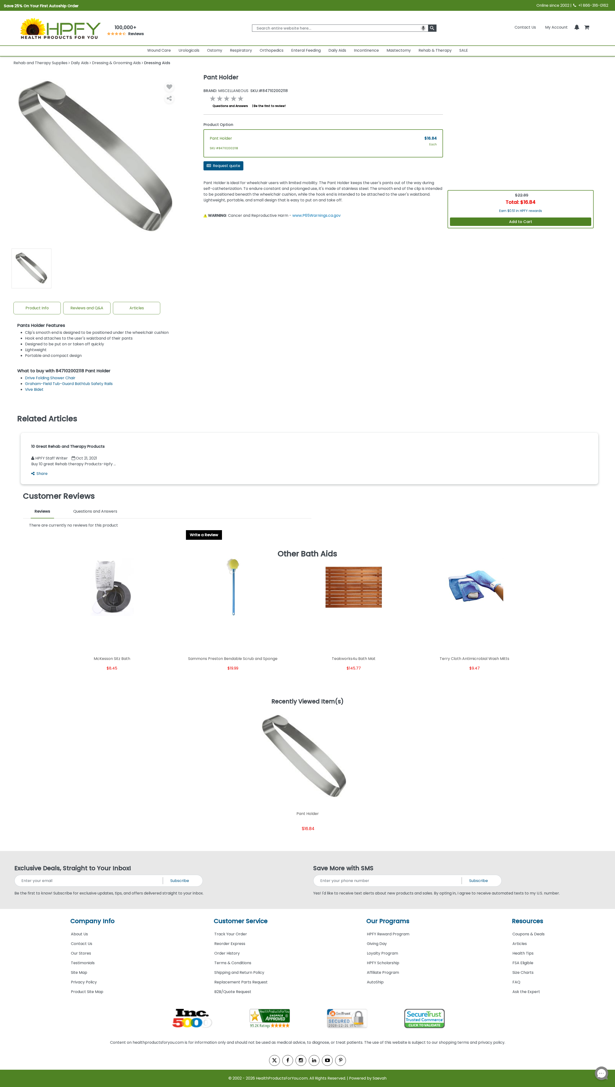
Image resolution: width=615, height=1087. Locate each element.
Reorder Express (229, 943)
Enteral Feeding (306, 50)
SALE (463, 50)
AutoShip (375, 982)
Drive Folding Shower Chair (50, 378)
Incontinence (366, 50)
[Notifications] (576, 27)
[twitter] (274, 1060)
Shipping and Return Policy (239, 972)
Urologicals (188, 50)
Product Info (37, 308)
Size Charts (523, 972)
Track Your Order (230, 934)
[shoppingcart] (586, 27)
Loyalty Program (382, 953)
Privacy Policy (84, 982)
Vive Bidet (34, 389)
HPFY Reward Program (388, 934)
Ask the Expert (526, 991)
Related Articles (47, 418)
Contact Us (525, 27)
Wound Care (159, 50)
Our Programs (387, 921)
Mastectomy (399, 50)
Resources (527, 921)
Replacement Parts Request (241, 982)
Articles (136, 308)
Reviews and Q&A (86, 308)
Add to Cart (520, 221)
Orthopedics (271, 50)
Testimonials (83, 963)
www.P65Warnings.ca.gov (316, 215)
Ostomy (214, 50)
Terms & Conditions (232, 963)
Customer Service (241, 921)
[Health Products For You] (60, 28)
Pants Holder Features (41, 325)
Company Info (92, 921)
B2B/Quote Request (232, 991)
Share (42, 473)
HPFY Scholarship (383, 963)
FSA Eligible (522, 963)
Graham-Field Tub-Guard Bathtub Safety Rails (69, 383)
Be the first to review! (270, 106)
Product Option (218, 124)
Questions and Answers (230, 106)
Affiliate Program (383, 972)
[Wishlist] (169, 87)
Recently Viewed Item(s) (307, 701)
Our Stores (81, 953)
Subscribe (179, 880)
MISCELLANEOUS (225, 91)
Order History (227, 953)
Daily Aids (337, 50)
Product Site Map (87, 991)
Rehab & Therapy (435, 50)
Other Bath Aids (307, 553)
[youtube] (327, 1060)
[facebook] (287, 1060)
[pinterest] (340, 1060)
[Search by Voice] (423, 28)
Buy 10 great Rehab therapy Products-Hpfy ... (73, 464)
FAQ (516, 982)
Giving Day (377, 943)
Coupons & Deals (528, 934)
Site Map (79, 972)
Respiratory (241, 50)
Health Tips (523, 953)
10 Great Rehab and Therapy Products (68, 446)
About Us (79, 934)
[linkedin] (314, 1060)
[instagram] (300, 1060)
